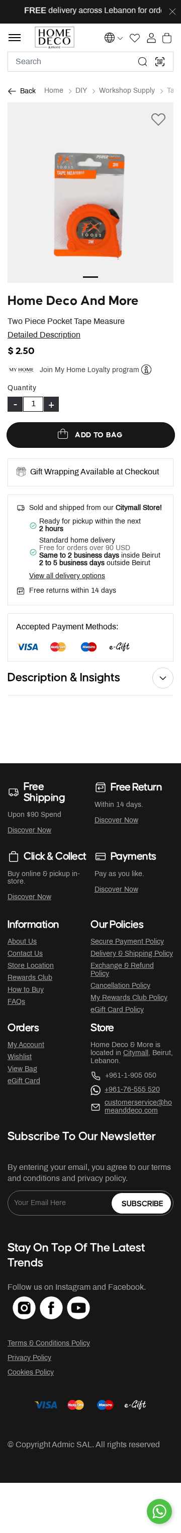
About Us (22, 942)
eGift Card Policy (117, 1010)
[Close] (172, 12)
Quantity (22, 388)
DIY (81, 91)
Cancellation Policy (120, 986)
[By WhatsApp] (159, 1511)
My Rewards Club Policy (128, 998)
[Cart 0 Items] (167, 38)
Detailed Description (44, 335)
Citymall (135, 1053)
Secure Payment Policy (127, 942)
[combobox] (90, 62)
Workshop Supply (127, 91)
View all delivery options (67, 576)
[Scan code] (159, 62)
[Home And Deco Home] (54, 38)
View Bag (22, 1069)
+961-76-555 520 (132, 1090)
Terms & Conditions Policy (49, 1343)
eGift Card (24, 1081)
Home (53, 91)
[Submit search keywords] (142, 62)
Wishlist (20, 1057)
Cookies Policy (31, 1373)
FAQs (16, 1002)
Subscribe (142, 1204)
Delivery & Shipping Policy (131, 954)
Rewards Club (30, 978)
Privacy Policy (29, 1358)
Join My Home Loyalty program (89, 370)
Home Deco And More (73, 301)
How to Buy (26, 990)
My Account (26, 1045)
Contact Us (25, 954)
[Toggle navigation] (14, 38)
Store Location (31, 966)
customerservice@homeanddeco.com (138, 1107)
